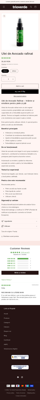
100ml (14, 71)
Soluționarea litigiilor (11, 349)
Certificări (7, 340)
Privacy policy (10, 393)
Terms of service (20, 393)
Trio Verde (12, 389)
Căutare (6, 327)
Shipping (3, 64)
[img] (6, 285)
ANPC (6, 344)
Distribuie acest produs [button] (11, 236)
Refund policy (31, 389)
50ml (5, 71)
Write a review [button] (19, 273)
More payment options (20, 96)
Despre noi (7, 331)
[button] (4, 7)
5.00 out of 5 (25, 252)
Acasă (6, 313)
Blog (5, 335)
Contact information (21, 395)
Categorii (7, 322)
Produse (6, 318)
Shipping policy (31, 393)
